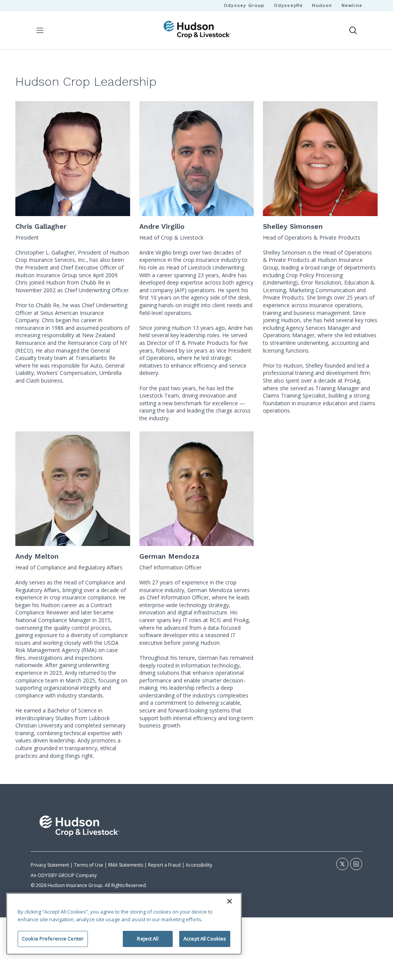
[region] (124, 924)
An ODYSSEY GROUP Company (64, 875)
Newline (352, 5)
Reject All (147, 938)
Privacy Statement (50, 865)
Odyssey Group (244, 5)
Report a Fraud (164, 865)
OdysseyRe (288, 5)
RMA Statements (125, 865)
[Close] (229, 901)
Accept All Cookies (204, 938)
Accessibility (199, 865)
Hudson (322, 5)
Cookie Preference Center (53, 938)
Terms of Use (88, 865)
